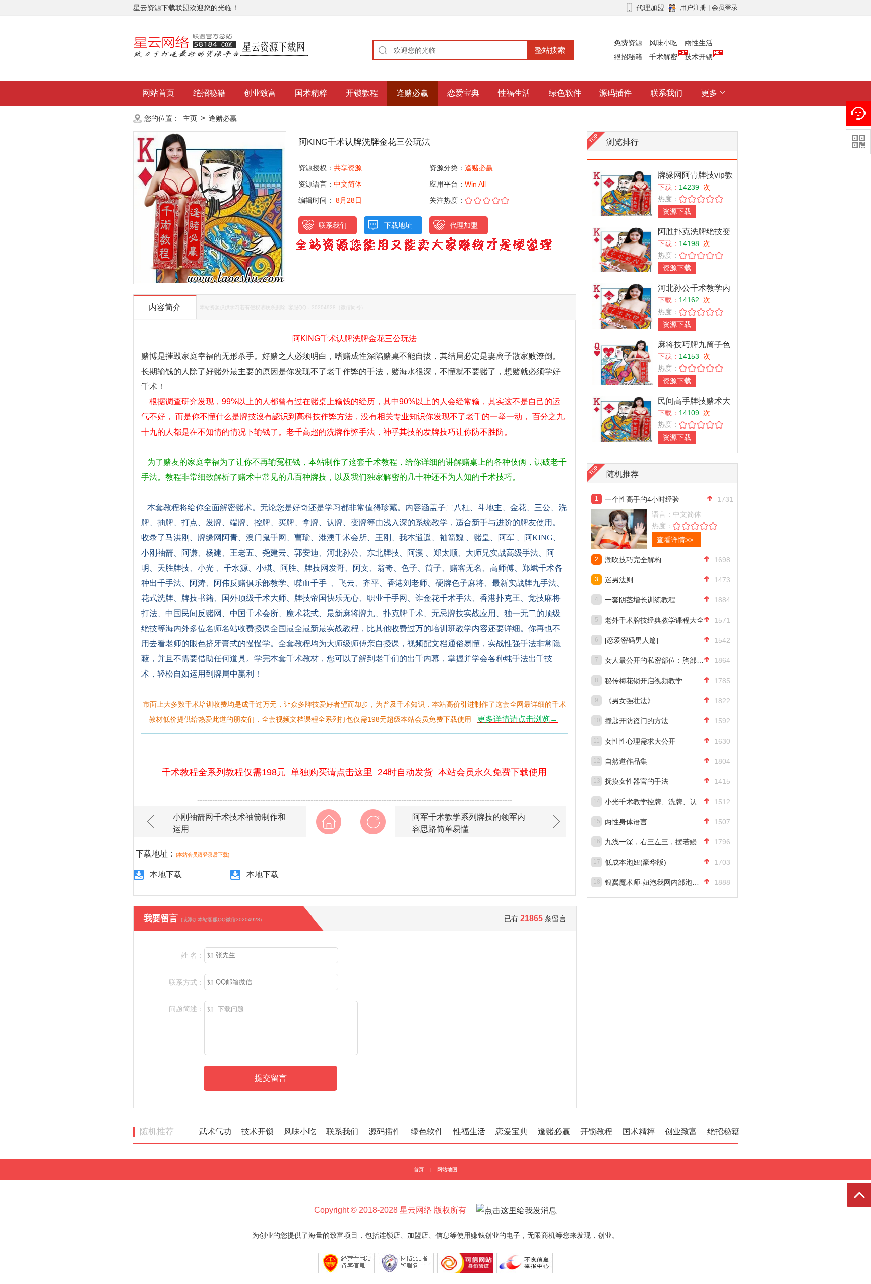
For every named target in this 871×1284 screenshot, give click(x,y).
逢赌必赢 (412, 93)
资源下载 (677, 211)
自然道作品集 (626, 761)
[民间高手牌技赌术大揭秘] (622, 418)
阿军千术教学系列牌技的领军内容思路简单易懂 (468, 823)
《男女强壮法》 (629, 701)
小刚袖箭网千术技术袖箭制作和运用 (229, 823)
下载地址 (398, 225)
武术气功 (215, 1131)
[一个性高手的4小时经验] (641, 529)
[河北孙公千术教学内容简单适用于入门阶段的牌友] (622, 306)
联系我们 (666, 93)
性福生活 (514, 93)
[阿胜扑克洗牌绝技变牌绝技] (622, 249)
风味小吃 (663, 43)
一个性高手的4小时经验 (642, 499)
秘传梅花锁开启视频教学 (643, 681)
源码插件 (615, 93)
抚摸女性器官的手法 (636, 781)
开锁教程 (362, 93)
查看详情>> (675, 540)
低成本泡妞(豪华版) (635, 862)
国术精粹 (311, 93)
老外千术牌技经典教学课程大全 (654, 620)
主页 (190, 118)
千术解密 (663, 57)
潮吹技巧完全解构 (633, 560)
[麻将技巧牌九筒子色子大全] (622, 362)
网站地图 (447, 1169)
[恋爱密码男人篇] (631, 640)
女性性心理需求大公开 (640, 741)
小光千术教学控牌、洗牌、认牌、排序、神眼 (654, 802)
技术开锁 (699, 57)
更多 (709, 93)
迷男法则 (619, 580)
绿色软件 (565, 93)
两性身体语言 (626, 822)
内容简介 (165, 307)
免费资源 (628, 43)
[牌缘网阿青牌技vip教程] (622, 193)
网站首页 (158, 93)
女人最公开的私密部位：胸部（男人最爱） (654, 660)
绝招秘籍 (209, 93)
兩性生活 (699, 43)
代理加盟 (464, 225)
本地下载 (166, 874)
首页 (419, 1169)
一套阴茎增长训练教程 (640, 600)
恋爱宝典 (463, 93)
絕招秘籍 (628, 57)
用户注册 (693, 7)
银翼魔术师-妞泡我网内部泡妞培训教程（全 (654, 882)
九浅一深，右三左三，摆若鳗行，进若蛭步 (654, 842)
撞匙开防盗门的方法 (636, 721)
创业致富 (260, 93)
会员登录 (725, 7)
